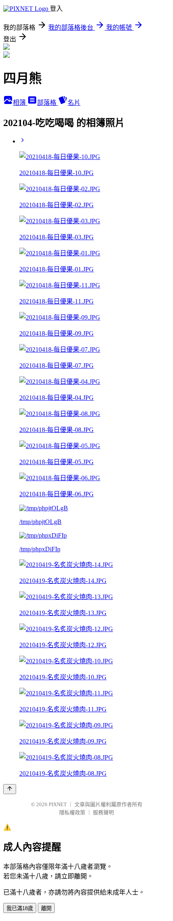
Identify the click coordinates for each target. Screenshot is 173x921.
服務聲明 (103, 812)
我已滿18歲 (19, 908)
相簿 (20, 102)
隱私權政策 (72, 812)
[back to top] (9, 789)
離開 (46, 908)
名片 (74, 102)
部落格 (47, 102)
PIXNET (58, 804)
